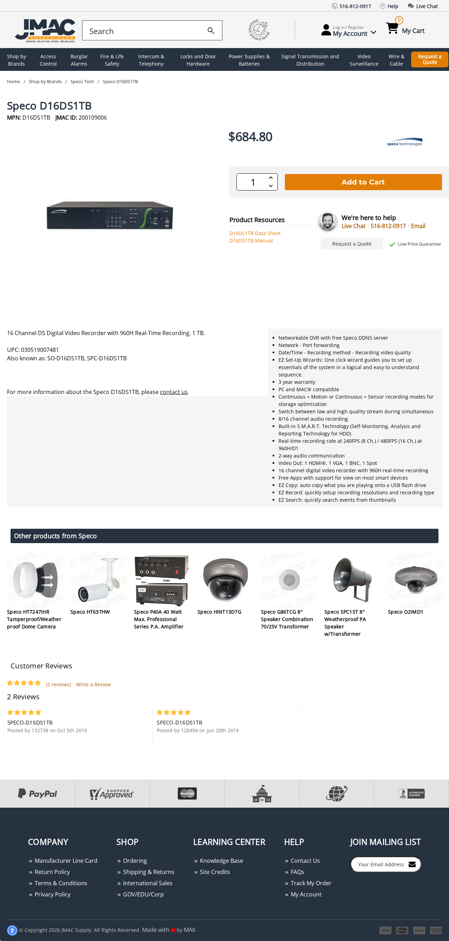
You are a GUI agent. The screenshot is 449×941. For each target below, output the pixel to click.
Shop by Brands (16, 60)
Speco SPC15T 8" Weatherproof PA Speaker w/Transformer (345, 622)
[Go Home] (43, 30)
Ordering (134, 861)
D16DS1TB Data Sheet (255, 233)
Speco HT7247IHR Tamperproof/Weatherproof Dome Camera (34, 619)
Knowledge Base (221, 861)
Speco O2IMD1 (405, 611)
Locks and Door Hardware (198, 60)
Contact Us (304, 861)
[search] (211, 29)
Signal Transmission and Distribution (310, 60)
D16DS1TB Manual (251, 240)
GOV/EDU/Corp (143, 894)
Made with (156, 930)
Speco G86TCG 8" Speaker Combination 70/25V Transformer (287, 619)
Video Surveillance (364, 60)
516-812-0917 (388, 226)
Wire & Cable (396, 60)
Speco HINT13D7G (219, 611)
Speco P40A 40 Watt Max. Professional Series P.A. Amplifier (158, 619)
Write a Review (93, 684)
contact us (174, 392)
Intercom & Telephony (151, 60)
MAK (190, 930)
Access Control (48, 60)
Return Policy (51, 872)
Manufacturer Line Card (65, 861)
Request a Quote (430, 59)
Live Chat (354, 226)
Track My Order (310, 883)
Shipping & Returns (148, 872)
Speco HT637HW (90, 611)
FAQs (296, 872)
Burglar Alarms (79, 60)
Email (418, 226)
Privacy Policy (52, 894)
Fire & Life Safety (112, 60)
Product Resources (257, 219)
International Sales (147, 883)
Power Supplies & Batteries (249, 60)
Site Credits (214, 872)
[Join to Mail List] (412, 864)
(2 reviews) (58, 684)
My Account (305, 894)
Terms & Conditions (60, 883)
